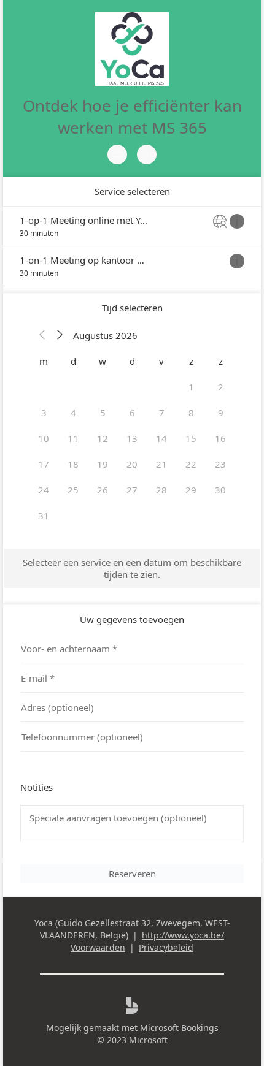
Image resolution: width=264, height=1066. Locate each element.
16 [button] (220, 438)
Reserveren (132, 873)
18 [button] (73, 464)
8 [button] (191, 412)
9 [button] (220, 412)
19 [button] (102, 464)
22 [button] (190, 464)
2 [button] (220, 387)
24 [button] (43, 490)
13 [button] (132, 438)
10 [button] (43, 438)
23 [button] (220, 464)
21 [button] (161, 464)
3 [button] (44, 412)
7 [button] (162, 412)
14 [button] (161, 438)
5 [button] (103, 412)
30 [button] (220, 490)
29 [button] (190, 490)
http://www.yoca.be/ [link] (183, 935)
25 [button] (73, 490)
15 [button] (190, 438)
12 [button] (102, 438)
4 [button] (73, 412)
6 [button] (132, 412)
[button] (42, 335)
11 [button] (73, 438)
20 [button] (132, 464)
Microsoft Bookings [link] (179, 1028)
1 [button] (191, 387)
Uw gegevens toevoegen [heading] (132, 619)
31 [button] (43, 515)
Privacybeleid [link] (166, 947)
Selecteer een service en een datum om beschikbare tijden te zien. (132, 568)
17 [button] (43, 464)
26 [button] (102, 490)
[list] (132, 246)
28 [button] (161, 490)
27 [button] (132, 490)
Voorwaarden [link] (98, 947)
